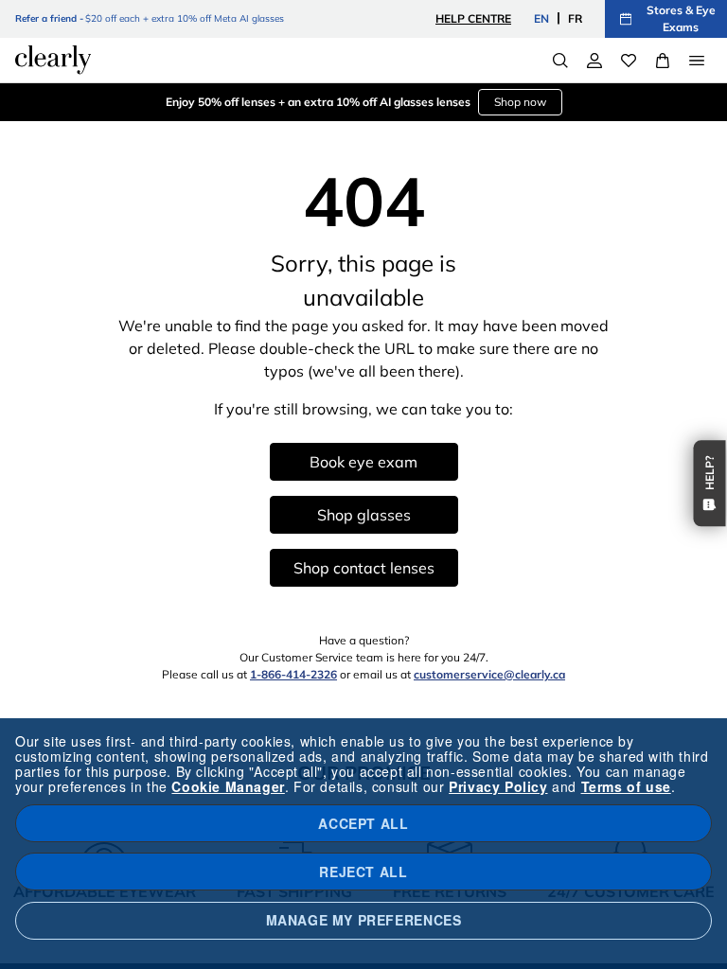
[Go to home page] (53, 59)
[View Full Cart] (662, 60)
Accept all (363, 823)
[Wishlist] (628, 60)
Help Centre (473, 18)
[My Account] (594, 60)
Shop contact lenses (363, 567)
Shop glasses (364, 514)
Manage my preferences (364, 919)
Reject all (363, 871)
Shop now (520, 102)
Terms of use (626, 786)
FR (575, 18)
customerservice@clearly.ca (489, 674)
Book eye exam (363, 461)
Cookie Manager (227, 786)
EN (541, 18)
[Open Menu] (697, 60)
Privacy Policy (498, 786)
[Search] (560, 60)
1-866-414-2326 (293, 674)
